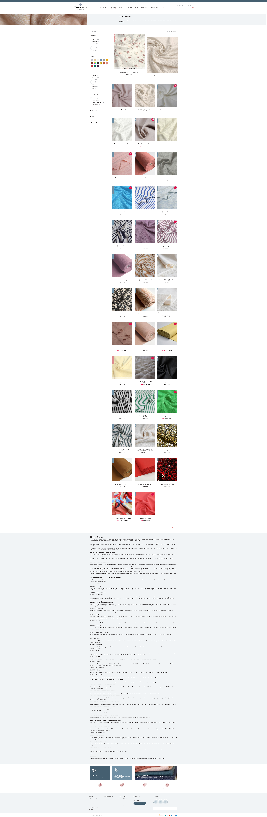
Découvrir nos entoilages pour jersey (100, 754)
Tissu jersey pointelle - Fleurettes (129, 72)
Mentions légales (92, 802)
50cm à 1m (95, 41)
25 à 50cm (95, 39)
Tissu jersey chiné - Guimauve (122, 109)
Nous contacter (107, 800)
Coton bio (95, 100)
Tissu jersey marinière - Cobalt (144, 212)
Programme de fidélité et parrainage (126, 802)
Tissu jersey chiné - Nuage (167, 177)
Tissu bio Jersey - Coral (144, 518)
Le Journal (164, 7)
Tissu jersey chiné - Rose (122, 177)
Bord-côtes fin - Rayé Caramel (144, 314)
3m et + (95, 48)
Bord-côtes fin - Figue (122, 280)
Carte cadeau (121, 800)
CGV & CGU (91, 805)
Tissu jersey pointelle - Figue (145, 246)
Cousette (91, 796)
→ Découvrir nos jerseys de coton (98, 592)
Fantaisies (95, 77)
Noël (94, 82)
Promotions (154, 7)
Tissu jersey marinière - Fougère (122, 450)
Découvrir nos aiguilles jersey (98, 732)
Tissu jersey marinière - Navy (122, 246)
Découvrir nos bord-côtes (97, 667)
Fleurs (94, 80)
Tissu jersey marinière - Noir (122, 416)
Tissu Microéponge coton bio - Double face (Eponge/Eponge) (144, 450)
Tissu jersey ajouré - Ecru (167, 109)
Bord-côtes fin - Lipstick (144, 484)
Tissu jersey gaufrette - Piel (122, 348)
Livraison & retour (107, 802)
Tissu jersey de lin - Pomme (167, 416)
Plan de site (91, 809)
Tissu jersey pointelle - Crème (167, 143)
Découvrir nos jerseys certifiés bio (99, 713)
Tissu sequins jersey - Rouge (167, 484)
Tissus (121, 7)
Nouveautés (103, 7)
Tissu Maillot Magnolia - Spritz (122, 518)
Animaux (95, 75)
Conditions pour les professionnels (126, 805)
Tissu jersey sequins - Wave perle (144, 382)
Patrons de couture (141, 7)
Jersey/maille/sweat (98, 102)
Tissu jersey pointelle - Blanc (122, 143)
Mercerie (129, 7)
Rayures (95, 86)
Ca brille (95, 98)
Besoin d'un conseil (109, 796)
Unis (94, 88)
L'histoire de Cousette (93, 798)
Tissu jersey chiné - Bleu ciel (167, 212)
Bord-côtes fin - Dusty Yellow (167, 348)
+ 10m (94, 50)
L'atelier (90, 800)
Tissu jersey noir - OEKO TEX (167, 382)
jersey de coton (106, 548)
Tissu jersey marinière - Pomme (144, 416)
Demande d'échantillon (123, 798)
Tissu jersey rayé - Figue (167, 246)
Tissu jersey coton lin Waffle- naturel (145, 110)
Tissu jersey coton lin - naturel (162, 75)
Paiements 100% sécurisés (109, 805)
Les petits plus (122, 796)
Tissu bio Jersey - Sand (144, 143)
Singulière (113, 8)
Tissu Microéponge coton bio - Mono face (167, 280)
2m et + (95, 46)
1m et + (95, 43)
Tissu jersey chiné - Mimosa (122, 382)
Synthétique (96, 104)
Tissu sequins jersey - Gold (167, 450)
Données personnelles (93, 807)
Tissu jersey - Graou (122, 314)
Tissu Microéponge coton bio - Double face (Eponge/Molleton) (167, 314)
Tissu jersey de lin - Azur (122, 212)
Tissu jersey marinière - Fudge (144, 280)
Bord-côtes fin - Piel (144, 348)
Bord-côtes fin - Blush (145, 177)
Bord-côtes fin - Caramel (122, 484)
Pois (94, 84)
